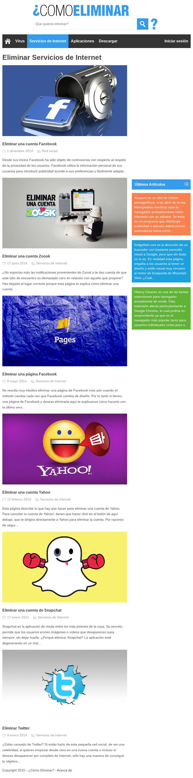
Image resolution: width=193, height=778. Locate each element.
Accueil (7, 41)
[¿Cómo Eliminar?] (81, 10)
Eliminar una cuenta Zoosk (26, 256)
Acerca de (64, 770)
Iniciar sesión (176, 41)
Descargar (108, 41)
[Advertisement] (161, 82)
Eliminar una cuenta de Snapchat (31, 610)
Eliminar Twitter (16, 728)
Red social (49, 151)
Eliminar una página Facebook (29, 374)
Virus (20, 41)
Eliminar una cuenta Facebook (29, 144)
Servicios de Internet (47, 41)
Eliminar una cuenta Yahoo (26, 492)
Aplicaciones (82, 41)
